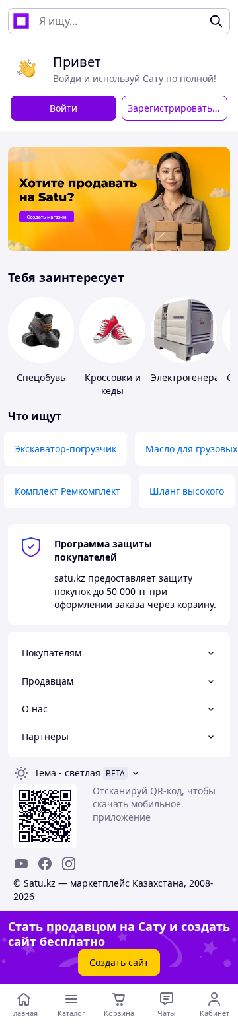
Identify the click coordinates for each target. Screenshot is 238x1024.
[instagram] (69, 863)
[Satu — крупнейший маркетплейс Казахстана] (21, 21)
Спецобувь (41, 377)
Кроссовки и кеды (113, 384)
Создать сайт (119, 962)
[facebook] (45, 863)
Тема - (67, 773)
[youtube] (21, 863)
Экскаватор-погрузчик (65, 448)
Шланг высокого (186, 491)
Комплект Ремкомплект (67, 491)
